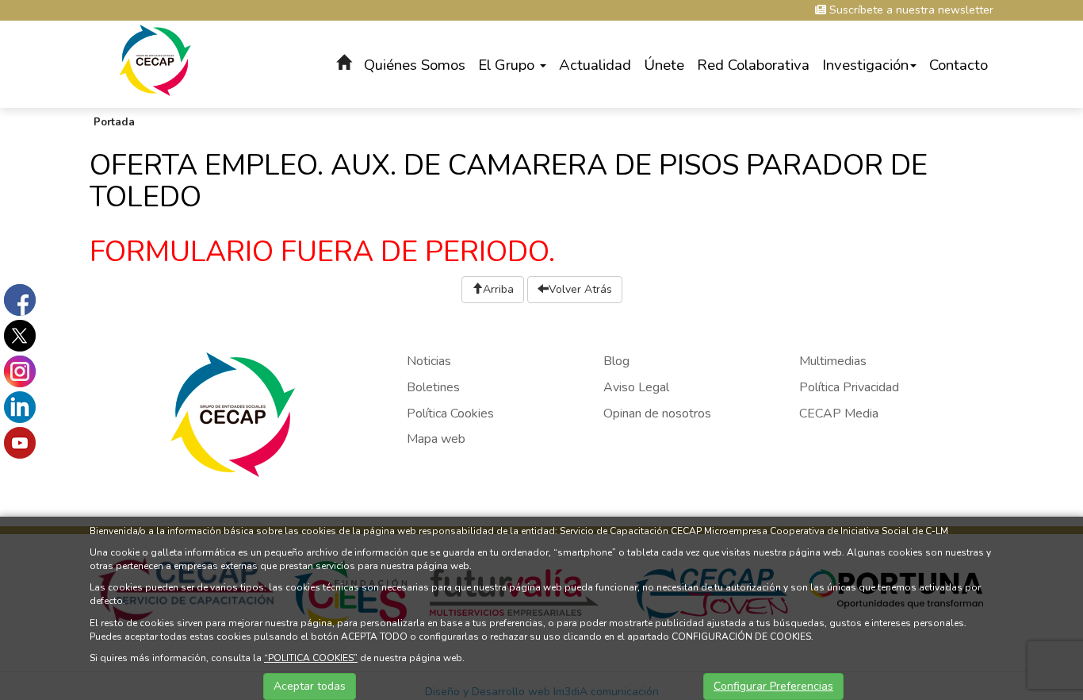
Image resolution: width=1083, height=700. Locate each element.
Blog (616, 361)
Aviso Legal (636, 387)
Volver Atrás (580, 289)
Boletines (433, 387)
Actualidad (595, 65)
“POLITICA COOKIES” (311, 658)
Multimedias (833, 361)
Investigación (865, 65)
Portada (114, 122)
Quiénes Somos (414, 65)
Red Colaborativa (753, 65)
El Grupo (508, 65)
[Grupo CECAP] (155, 59)
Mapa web (436, 439)
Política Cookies (450, 413)
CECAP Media (838, 413)
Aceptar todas (310, 686)
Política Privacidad (849, 387)
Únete (664, 65)
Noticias (429, 361)
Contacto (958, 65)
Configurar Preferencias (773, 686)
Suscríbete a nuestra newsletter (909, 9)
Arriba (498, 289)
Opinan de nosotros (657, 413)
